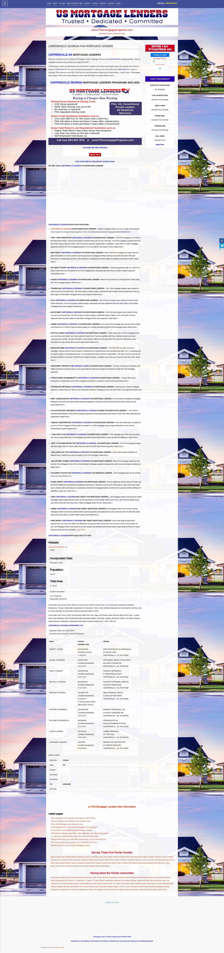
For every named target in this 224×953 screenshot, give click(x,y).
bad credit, (119, 244)
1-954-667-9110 (171, 3)
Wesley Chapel (138, 890)
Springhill (54, 890)
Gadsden (157, 857)
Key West (149, 880)
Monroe (68, 863)
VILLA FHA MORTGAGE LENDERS (74, 300)
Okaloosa (81, 863)
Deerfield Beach (143, 877)
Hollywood (117, 880)
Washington (105, 866)
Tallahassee (83, 890)
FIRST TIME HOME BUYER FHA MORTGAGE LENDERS (82, 238)
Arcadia (53, 877)
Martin (53, 863)
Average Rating (159, 58)
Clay (105, 857)
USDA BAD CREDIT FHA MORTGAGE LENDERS (79, 497)
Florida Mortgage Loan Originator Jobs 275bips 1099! (70, 821)
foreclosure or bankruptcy (76, 488)
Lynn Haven (62, 883)
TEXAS (118, 3)
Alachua (54, 857)
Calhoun (88, 857)
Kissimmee (158, 880)
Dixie (128, 857)
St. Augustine (63, 890)
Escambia (138, 857)
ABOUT (55, 3)
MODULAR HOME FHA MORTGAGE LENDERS (79, 348)
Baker (59, 857)
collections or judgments (90, 259)
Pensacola (102, 886)
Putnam (134, 863)
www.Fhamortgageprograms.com (112, 30)
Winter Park (162, 890)
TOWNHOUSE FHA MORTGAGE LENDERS (77, 288)
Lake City (165, 880)
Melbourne (89, 883)
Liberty (153, 860)
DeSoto (123, 857)
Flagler (145, 857)
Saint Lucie (55, 866)
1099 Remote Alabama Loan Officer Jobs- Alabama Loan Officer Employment (79, 833)
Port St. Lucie (124, 886)
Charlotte (95, 857)
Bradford (68, 857)
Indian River (108, 860)
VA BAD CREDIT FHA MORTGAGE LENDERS (78, 482)
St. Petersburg (73, 890)
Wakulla (92, 866)
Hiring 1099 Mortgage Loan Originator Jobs (67, 824)
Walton (97, 866)
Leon (144, 860)
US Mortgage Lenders (58, 947)
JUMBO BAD (66, 509)
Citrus (101, 857)
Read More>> (126, 232)
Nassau (74, 863)
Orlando (159, 883)
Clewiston (104, 877)
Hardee (64, 860)
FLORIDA (95, 3)
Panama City (93, 886)
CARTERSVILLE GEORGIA (61, 229)
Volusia (86, 866)
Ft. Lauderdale (78, 880)
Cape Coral (97, 877)
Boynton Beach (71, 877)
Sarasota (150, 863)
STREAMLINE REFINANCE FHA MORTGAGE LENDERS (82, 387)
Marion (172, 860)
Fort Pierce (69, 880)
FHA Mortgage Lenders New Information (113, 806)
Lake (137, 860)
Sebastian (159, 886)
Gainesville (109, 880)
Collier (109, 857)
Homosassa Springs (129, 880)
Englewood (60, 880)
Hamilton (57, 860)
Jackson (117, 860)
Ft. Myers (87, 880)
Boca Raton (61, 877)
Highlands (84, 860)
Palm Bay (66, 886)
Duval (132, 857)
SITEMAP (87, 3)
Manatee (166, 860)
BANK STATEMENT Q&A (74, 3)
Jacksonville (141, 880)
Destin (53, 880)
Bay (63, 857)
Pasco (119, 863)
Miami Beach (103, 883)
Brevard (75, 857)
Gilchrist (165, 857)
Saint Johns (165, 863)
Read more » (119, 247)
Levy (148, 860)
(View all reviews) (159, 64)
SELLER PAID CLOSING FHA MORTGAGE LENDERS (81, 461)
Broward (81, 857)
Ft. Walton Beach (98, 880)
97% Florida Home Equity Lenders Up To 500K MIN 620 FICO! (74, 842)
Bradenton (81, 877)
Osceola (104, 863)
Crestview (121, 877)
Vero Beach (120, 890)
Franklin (151, 857)
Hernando (76, 860)
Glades (170, 857)
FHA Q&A (62, 3)
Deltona (168, 877)
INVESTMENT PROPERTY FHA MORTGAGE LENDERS (81, 366)
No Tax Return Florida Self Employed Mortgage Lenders (71, 830)
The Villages (98, 890)
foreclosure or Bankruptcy (60, 259)
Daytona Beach (130, 877)
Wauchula (128, 890)
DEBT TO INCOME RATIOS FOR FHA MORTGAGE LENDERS (85, 443)
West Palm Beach (151, 890)
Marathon (70, 883)
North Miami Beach (128, 883)
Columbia (116, 857)
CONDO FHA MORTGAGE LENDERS (75, 279)
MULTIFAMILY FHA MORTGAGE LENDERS (77, 312)
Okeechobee (89, 863)
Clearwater (113, 877)
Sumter (62, 866)
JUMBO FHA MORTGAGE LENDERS (75, 324)
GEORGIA (103, 3)
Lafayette (131, 860)
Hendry (70, 860)
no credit (127, 244)
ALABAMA (111, 3)
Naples (138, 883)
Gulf (52, 860)
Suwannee (69, 866)
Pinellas (125, 863)
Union (80, 866)
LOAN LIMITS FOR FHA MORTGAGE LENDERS (79, 434)
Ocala (144, 883)
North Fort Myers (114, 883)
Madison (159, 860)
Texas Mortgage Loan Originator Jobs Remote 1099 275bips (73, 818)
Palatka (59, 886)
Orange (98, 863)
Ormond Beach (168, 883)
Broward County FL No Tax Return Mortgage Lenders (70, 845)
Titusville (107, 890)
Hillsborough (93, 860)
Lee (140, 860)
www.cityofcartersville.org (57, 547)
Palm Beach (112, 863)
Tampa (91, 890)
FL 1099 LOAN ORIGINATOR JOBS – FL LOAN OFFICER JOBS (74, 836)
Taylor (76, 866)
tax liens (73, 259)
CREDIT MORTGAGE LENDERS (93, 509)
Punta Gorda (134, 886)
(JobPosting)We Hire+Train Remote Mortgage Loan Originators (74, 827)
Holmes (101, 860)
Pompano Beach (112, 886)
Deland (151, 877)
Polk (129, 863)
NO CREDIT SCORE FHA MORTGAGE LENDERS (79, 268)
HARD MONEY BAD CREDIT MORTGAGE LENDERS (81, 521)
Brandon (89, 877)
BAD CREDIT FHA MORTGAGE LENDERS (77, 253)
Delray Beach (160, 877)
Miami (95, 883)
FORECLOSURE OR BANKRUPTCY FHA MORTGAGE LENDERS (85, 378)
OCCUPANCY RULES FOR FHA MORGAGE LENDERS (81, 473)
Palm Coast (83, 886)
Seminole (157, 863)
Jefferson (123, 860)
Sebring (166, 886)
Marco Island (79, 883)
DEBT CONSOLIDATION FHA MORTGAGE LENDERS (81, 399)
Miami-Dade (60, 863)
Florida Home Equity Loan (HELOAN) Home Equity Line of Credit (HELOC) (78, 839)
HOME (49, 3)
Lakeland (54, 883)
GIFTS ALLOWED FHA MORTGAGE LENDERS (79, 333)
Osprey (53, 886)
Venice (113, 890)
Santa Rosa (142, 863)
